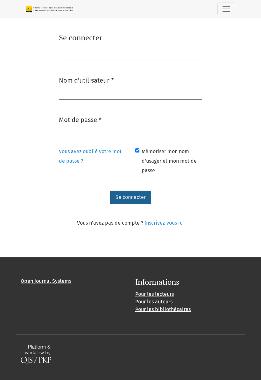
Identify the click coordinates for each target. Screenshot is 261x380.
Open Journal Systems (46, 281)
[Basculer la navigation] (226, 9)
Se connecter (131, 197)
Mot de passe (80, 120)
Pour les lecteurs (154, 294)
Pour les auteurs (154, 302)
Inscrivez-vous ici (164, 223)
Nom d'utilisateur (86, 80)
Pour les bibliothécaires (163, 309)
